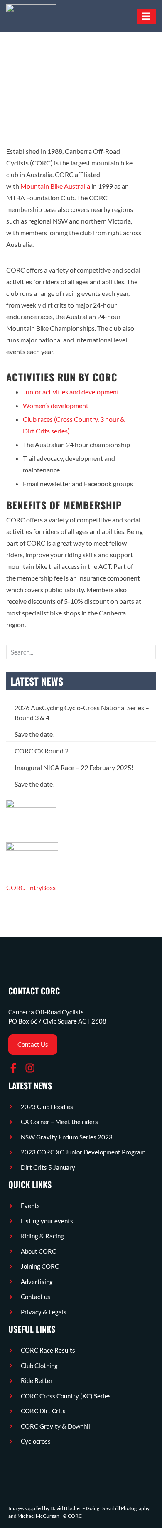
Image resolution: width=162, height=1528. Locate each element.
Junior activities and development (71, 392)
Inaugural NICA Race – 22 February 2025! (74, 767)
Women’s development (55, 405)
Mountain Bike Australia (55, 186)
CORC (75, 1516)
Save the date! (35, 734)
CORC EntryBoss (31, 887)
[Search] (148, 652)
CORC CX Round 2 (42, 751)
